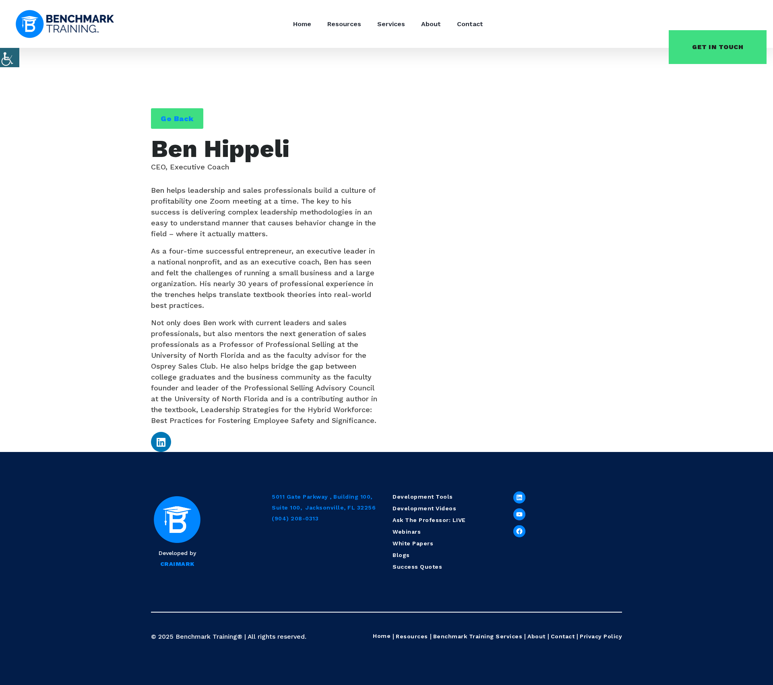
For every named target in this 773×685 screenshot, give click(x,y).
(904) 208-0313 (295, 518)
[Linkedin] (161, 442)
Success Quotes (417, 566)
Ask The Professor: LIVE (429, 520)
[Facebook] (519, 531)
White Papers (413, 543)
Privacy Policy (601, 636)
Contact (470, 24)
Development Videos (424, 508)
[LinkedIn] (519, 497)
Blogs (401, 555)
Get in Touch (717, 47)
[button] (177, 118)
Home (302, 24)
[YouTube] (519, 514)
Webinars (407, 531)
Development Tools (423, 496)
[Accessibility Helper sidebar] (9, 57)
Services (391, 24)
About (431, 24)
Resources (344, 24)
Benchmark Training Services (478, 636)
